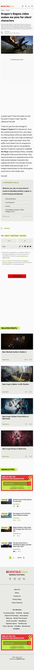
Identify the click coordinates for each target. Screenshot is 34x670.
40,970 (19, 557)
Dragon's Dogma (14, 235)
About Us (17, 589)
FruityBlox (17, 626)
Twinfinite (19, 613)
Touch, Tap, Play (8, 626)
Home (2, 10)
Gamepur (26, 613)
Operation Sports (11, 623)
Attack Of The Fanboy (11, 615)
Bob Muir (7, 31)
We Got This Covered (20, 618)
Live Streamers (10, 202)
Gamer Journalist (11, 621)
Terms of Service (13, 488)
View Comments (17, 276)
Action (8, 10)
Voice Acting (23, 235)
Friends (7, 206)
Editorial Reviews (10, 199)
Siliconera (9, 618)
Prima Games (24, 615)
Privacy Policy (21, 488)
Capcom (7, 235)
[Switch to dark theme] (29, 6)
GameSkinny (22, 621)
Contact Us (17, 596)
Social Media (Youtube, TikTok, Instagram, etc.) (14, 210)
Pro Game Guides (9, 613)
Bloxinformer (26, 626)
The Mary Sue (22, 623)
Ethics (17, 593)
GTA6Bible (16, 629)
